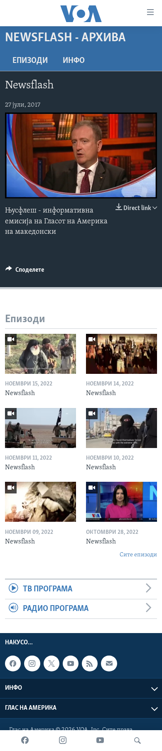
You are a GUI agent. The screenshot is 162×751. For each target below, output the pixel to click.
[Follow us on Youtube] (71, 663)
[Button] (24, 272)
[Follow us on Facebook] (13, 663)
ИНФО (74, 61)
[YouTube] (100, 740)
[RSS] (90, 663)
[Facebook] (25, 740)
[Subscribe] (109, 663)
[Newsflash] (40, 354)
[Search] (137, 740)
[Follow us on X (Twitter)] (51, 663)
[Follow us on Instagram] (32, 663)
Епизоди (30, 61)
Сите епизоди (138, 555)
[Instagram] (63, 740)
